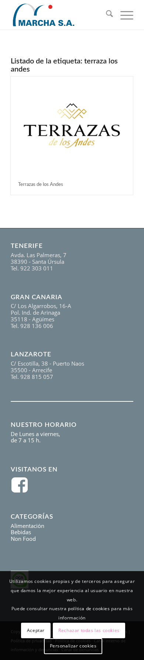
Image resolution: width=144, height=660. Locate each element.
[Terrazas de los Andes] (72, 125)
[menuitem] (106, 15)
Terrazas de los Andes (40, 184)
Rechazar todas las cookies (89, 630)
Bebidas (21, 532)
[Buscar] (106, 15)
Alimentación (27, 525)
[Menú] (123, 15)
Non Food (23, 538)
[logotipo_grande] (60, 15)
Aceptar (36, 630)
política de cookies (89, 608)
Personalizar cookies (73, 646)
